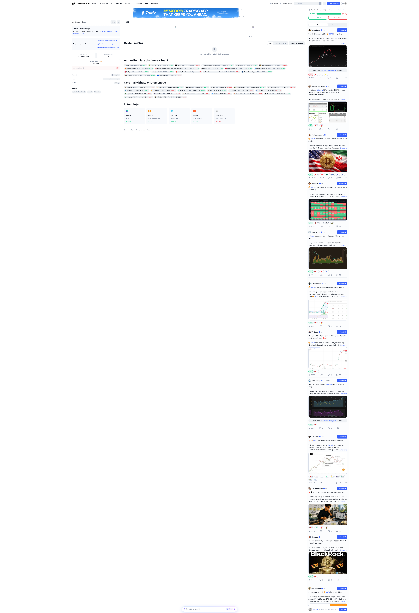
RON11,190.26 (282, 87)
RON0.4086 (197, 94)
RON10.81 (171, 97)
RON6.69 (222, 87)
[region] (180, 3)
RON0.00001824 (139, 94)
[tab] (270, 43)
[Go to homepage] (81, 3)
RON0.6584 (168, 94)
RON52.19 (242, 90)
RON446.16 (138, 90)
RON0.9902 (269, 90)
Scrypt (90, 92)
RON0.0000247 (249, 94)
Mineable (97, 92)
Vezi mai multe (342, 10)
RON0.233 (198, 87)
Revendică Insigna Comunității (109, 47)
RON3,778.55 (164, 90)
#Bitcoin (320, 90)
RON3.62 (223, 94)
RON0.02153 (139, 97)
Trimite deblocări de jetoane (108, 44)
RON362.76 (192, 90)
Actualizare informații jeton (108, 40)
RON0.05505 (250, 87)
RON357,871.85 (171, 87)
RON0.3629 (278, 94)
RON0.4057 (218, 90)
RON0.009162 (140, 87)
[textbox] (326, 609)
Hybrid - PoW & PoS (78, 92)
